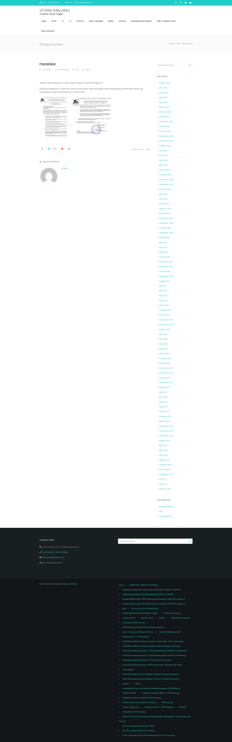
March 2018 (164, 460)
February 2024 (165, 174)
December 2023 (166, 179)
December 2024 (166, 136)
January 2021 (164, 315)
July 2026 (163, 87)
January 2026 (164, 116)
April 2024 (163, 165)
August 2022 (164, 237)
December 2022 (166, 218)
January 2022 (164, 257)
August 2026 (164, 83)
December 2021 (166, 261)
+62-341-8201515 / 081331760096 (55, 552)
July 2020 (163, 334)
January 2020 (164, 363)
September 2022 (166, 232)
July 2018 (163, 445)
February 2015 (165, 489)
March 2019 (164, 411)
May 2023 (163, 199)
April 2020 (163, 348)
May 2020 (163, 344)
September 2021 (166, 276)
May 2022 (163, 252)
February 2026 (165, 112)
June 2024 (163, 155)
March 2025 (164, 126)
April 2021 (163, 300)
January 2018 (164, 469)
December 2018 (166, 426)
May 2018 (163, 450)
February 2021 (165, 310)
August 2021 (164, 281)
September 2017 (166, 474)
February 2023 (165, 208)
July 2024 (163, 150)
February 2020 (165, 358)
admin (64, 168)
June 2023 (163, 194)
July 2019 (163, 392)
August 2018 (164, 440)
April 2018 (163, 455)
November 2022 (166, 223)
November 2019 (166, 373)
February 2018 (165, 464)
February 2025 (165, 131)
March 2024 (164, 170)
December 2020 (166, 319)
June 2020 (163, 339)
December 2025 (166, 121)
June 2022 (163, 247)
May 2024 (163, 160)
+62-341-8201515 (54, 3)
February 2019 (165, 416)
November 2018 (166, 431)
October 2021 (165, 271)
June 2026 (163, 92)
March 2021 (164, 305)
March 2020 (164, 353)
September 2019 (166, 382)
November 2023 (166, 184)
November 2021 (166, 266)
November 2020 (166, 324)
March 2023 (164, 203)
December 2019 (166, 368)
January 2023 (164, 213)
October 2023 (165, 189)
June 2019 (163, 397)
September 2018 (166, 435)
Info (77, 69)
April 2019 (163, 406)
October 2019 (165, 377)
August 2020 (164, 329)
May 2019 (163, 402)
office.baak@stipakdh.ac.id (83, 3)
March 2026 (164, 107)
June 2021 (163, 290)
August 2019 (164, 387)
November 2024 (166, 141)
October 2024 (165, 145)
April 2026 (163, 102)
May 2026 (163, 97)
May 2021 (163, 295)
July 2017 (163, 479)
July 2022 (163, 242)
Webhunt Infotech (69, 584)
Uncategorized (165, 516)
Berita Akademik (166, 506)
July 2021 (163, 286)
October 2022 (165, 228)
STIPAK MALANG (54, 10)
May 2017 (163, 484)
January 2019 (164, 421)
